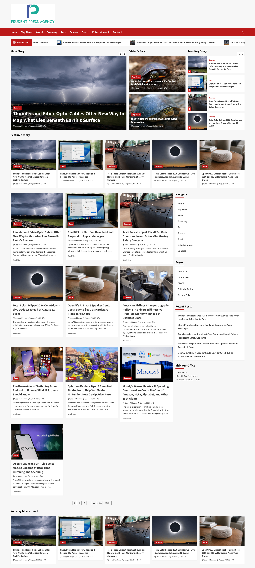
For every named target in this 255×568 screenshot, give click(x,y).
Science (74, 32)
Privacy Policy (185, 295)
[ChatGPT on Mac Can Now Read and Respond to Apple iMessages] (68, 93)
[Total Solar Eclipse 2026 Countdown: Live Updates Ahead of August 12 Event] (197, 102)
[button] (243, 32)
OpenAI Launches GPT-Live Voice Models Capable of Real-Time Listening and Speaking (33, 468)
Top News (26, 32)
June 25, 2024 (153, 126)
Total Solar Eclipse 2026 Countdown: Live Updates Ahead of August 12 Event (225, 104)
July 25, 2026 (35, 399)
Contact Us (183, 277)
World (39, 32)
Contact (117, 32)
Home (14, 32)
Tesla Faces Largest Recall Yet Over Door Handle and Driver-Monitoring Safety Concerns (131, 42)
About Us (182, 271)
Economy (52, 32)
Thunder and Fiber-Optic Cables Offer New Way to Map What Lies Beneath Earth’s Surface (31, 177)
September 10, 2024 (155, 88)
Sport (85, 32)
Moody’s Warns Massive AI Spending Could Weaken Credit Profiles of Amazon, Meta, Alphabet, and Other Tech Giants (146, 392)
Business (212, 79)
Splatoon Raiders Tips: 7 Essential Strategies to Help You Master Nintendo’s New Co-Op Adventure (90, 390)
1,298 (99, 502)
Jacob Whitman (21, 126)
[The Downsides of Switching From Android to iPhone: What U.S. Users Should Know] (37, 364)
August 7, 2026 (177, 180)
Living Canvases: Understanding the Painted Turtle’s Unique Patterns (153, 82)
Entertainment (100, 32)
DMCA (181, 283)
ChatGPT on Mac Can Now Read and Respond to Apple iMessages (47, 42)
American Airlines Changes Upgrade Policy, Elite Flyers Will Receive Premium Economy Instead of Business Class (146, 311)
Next (107, 502)
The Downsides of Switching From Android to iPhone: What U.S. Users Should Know (35, 390)
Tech (63, 32)
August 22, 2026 (36, 126)
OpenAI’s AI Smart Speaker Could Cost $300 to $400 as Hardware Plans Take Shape (225, 123)
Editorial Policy (185, 289)
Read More (17, 260)
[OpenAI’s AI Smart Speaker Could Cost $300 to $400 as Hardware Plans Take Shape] (197, 121)
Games (71, 378)
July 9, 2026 (34, 476)
